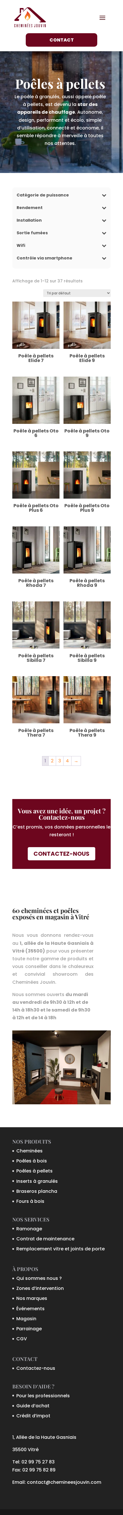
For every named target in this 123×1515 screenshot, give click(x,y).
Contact (61, 40)
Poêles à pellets (34, 1171)
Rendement (30, 208)
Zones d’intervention (40, 1288)
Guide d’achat (32, 1405)
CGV (21, 1338)
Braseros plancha (36, 1191)
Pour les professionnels (43, 1395)
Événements (30, 1308)
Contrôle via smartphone (44, 258)
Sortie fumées (32, 233)
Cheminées (29, 1151)
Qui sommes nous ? (39, 1278)
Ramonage (29, 1228)
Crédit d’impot (33, 1415)
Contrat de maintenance (45, 1238)
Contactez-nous (61, 854)
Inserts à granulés (37, 1181)
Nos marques (31, 1298)
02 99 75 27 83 (38, 1462)
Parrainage (29, 1328)
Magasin (26, 1318)
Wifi (21, 245)
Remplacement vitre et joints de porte (60, 1249)
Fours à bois (30, 1201)
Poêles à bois (31, 1161)
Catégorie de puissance (43, 195)
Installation (29, 220)
